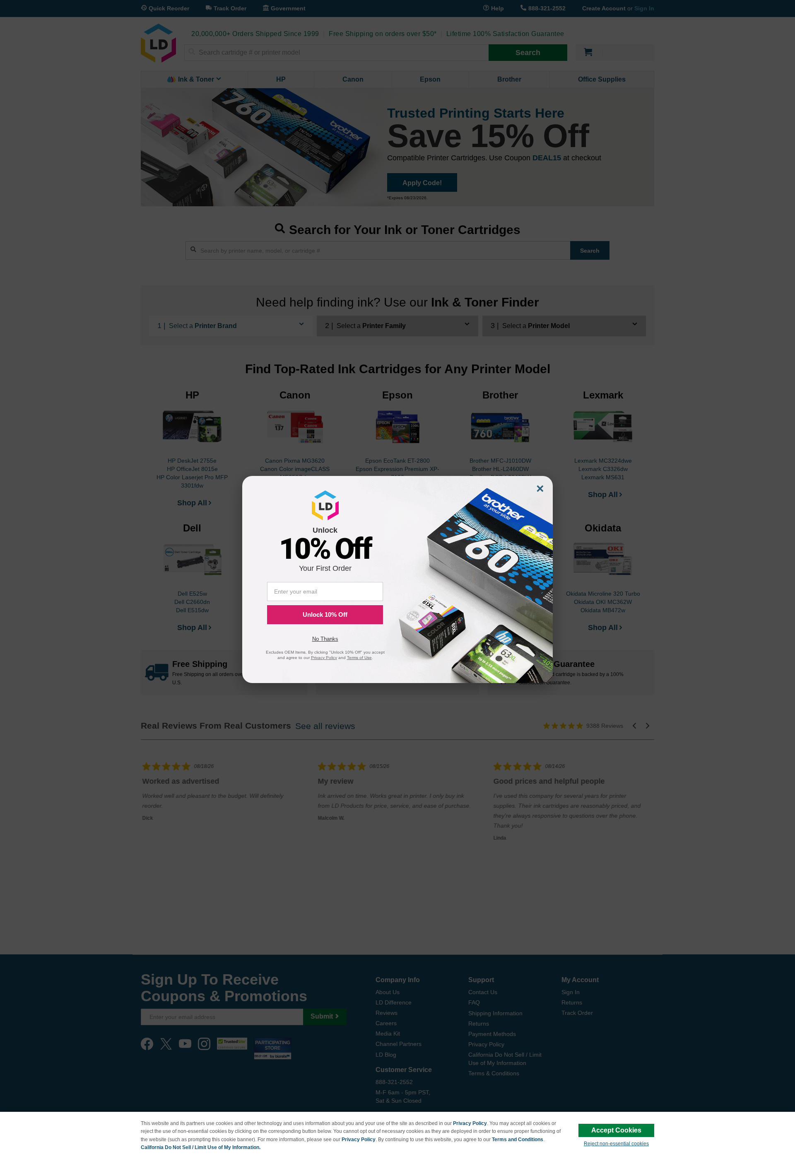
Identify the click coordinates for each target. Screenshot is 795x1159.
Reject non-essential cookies (616, 1144)
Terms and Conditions (517, 1139)
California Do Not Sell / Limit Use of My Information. (200, 1147)
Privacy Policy (470, 1123)
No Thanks (325, 639)
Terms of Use (359, 657)
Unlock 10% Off (325, 614)
